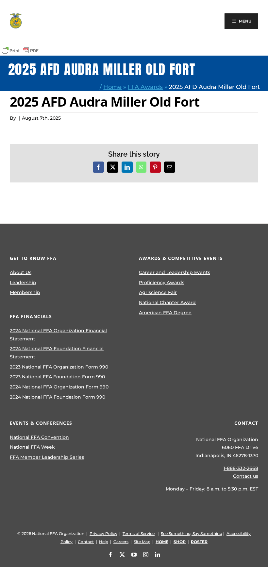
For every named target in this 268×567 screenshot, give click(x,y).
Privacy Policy (103, 533)
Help (103, 541)
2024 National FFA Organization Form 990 (59, 387)
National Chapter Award (167, 302)
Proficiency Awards (161, 282)
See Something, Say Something (191, 533)
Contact (86, 541)
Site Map (142, 541)
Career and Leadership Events (174, 272)
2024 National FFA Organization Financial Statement (58, 335)
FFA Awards (145, 86)
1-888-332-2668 (241, 468)
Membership (25, 292)
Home (112, 86)
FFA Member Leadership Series (47, 457)
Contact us (245, 476)
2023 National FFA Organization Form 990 (59, 367)
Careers (120, 541)
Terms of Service (139, 533)
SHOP (180, 541)
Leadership (23, 282)
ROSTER (199, 541)
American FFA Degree (165, 313)
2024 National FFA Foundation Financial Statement (57, 353)
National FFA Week (32, 447)
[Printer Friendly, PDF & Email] (20, 51)
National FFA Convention (39, 437)
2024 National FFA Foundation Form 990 (57, 397)
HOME (162, 541)
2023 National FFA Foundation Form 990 (57, 377)
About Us (20, 272)
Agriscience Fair (158, 292)
